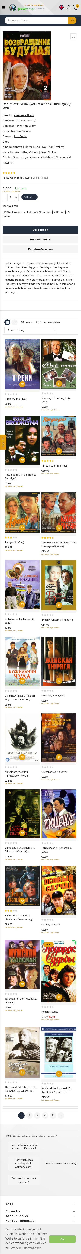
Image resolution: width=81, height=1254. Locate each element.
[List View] (14, 322)
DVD (15, 205)
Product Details (40, 239)
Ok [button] (62, 1239)
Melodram (45, 212)
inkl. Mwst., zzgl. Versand (12, 191)
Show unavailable (50, 322)
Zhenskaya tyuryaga (52, 695)
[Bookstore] (22, 7)
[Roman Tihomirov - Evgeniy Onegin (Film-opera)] (58, 585)
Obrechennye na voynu (54, 771)
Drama (60, 212)
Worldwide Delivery (35, 8)
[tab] (40, 230)
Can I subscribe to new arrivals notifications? (24, 1147)
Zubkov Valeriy (26, 120)
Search (72, 20)
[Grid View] (7, 322)
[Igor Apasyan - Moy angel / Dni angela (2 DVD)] (58, 364)
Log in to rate (40, 178)
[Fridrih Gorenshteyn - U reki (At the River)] (22, 364)
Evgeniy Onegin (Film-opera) (57, 619)
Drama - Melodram (24, 212)
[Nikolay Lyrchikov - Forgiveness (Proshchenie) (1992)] (58, 813)
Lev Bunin (20, 136)
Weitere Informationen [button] (26, 1248)
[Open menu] (5, 7)
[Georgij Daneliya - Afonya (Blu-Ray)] (22, 512)
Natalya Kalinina (21, 131)
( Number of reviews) (16, 177)
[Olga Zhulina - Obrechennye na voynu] (58, 737)
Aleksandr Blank (24, 115)
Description (40, 229)
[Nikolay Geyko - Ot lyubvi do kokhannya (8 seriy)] (22, 584)
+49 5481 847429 (35, 5)
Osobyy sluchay (50, 924)
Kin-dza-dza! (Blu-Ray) (54, 465)
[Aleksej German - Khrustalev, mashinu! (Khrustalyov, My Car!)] (22, 737)
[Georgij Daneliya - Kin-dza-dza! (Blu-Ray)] (58, 436)
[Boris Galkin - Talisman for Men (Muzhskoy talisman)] (22, 964)
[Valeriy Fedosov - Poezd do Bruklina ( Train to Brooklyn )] (22, 440)
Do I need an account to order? (23, 1180)
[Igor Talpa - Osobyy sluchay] (58, 890)
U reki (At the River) (16, 398)
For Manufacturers (40, 249)
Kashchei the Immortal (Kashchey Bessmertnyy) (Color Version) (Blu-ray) (19, 919)
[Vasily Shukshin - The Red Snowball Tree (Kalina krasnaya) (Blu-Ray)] (58, 512)
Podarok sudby (49, 1011)
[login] (69, 7)
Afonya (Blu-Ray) (14, 542)
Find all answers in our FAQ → (62, 1163)
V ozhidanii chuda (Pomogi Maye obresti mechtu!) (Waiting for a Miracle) (20, 699)
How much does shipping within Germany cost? (24, 1163)
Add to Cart (29, 197)
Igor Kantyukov (26, 125)
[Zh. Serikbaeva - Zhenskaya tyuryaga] (58, 661)
